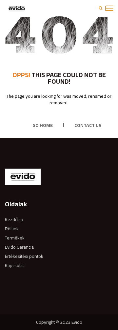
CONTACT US (87, 125)
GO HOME (42, 125)
